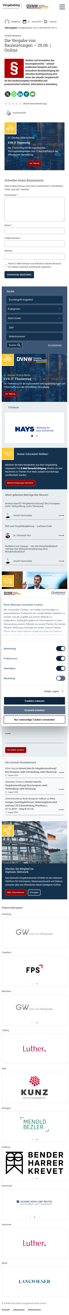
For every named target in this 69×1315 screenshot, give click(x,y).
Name (8, 225)
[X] (7, 94)
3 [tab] (39, 1217)
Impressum (19, 1309)
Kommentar (11, 195)
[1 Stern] (6, 103)
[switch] (60, 658)
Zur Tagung (34, 163)
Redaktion (15, 21)
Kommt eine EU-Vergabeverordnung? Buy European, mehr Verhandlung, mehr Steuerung (32, 504)
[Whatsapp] (14, 94)
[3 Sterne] (13, 103)
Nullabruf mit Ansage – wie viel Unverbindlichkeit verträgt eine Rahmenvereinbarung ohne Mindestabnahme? (31, 549)
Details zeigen (51, 691)
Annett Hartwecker (22, 515)
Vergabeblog (11, 5)
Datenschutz (34, 1309)
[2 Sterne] (9, 103)
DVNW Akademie (12, 35)
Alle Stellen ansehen (15, 750)
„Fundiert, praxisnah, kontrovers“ (11, 8)
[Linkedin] (20, 94)
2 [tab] (37, 436)
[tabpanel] (34, 429)
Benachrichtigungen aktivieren (20, 483)
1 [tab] (32, 436)
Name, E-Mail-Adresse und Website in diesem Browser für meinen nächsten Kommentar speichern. (34, 265)
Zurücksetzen (55, 345)
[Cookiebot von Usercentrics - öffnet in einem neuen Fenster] (51, 593)
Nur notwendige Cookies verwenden (34, 719)
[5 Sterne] (20, 103)
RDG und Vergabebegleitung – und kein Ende (28, 526)
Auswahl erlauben (34, 710)
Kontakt (6, 1309)
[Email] (32, 94)
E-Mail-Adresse (12, 238)
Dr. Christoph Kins (22, 535)
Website (8, 250)
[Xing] (26, 94)
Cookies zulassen (34, 700)
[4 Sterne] (16, 103)
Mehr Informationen (15, 892)
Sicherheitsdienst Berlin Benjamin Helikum (26, 798)
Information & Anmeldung (44, 84)
